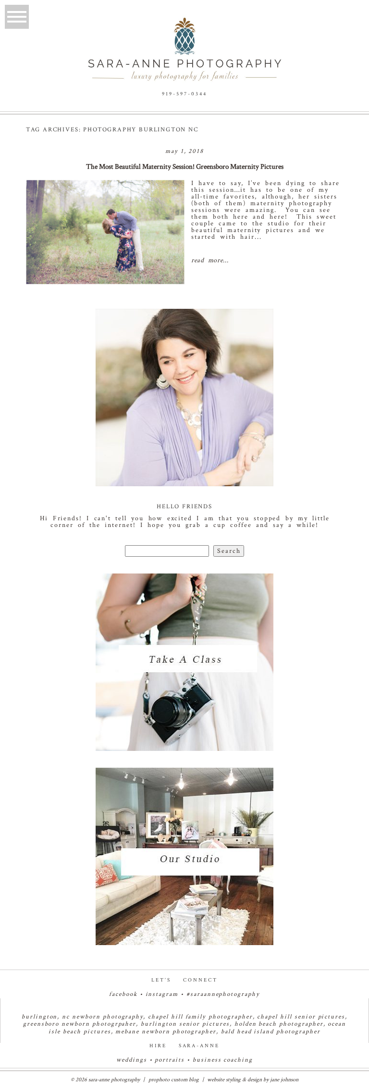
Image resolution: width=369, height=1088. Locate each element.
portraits (169, 1060)
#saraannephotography (223, 994)
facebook (123, 994)
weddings (131, 1060)
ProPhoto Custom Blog (173, 1079)
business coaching (223, 1060)
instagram (162, 994)
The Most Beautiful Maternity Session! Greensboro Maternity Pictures (184, 166)
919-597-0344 (184, 94)
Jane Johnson (284, 1079)
